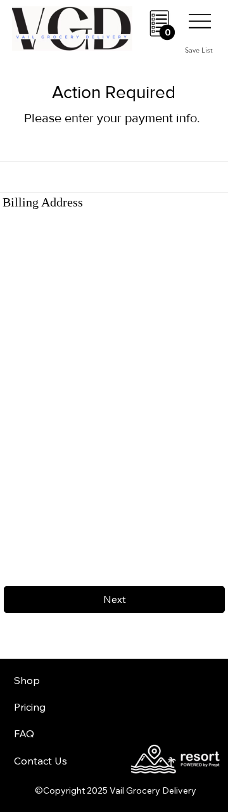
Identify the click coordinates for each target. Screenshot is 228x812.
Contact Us (40, 760)
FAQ (24, 733)
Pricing (30, 707)
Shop (27, 680)
